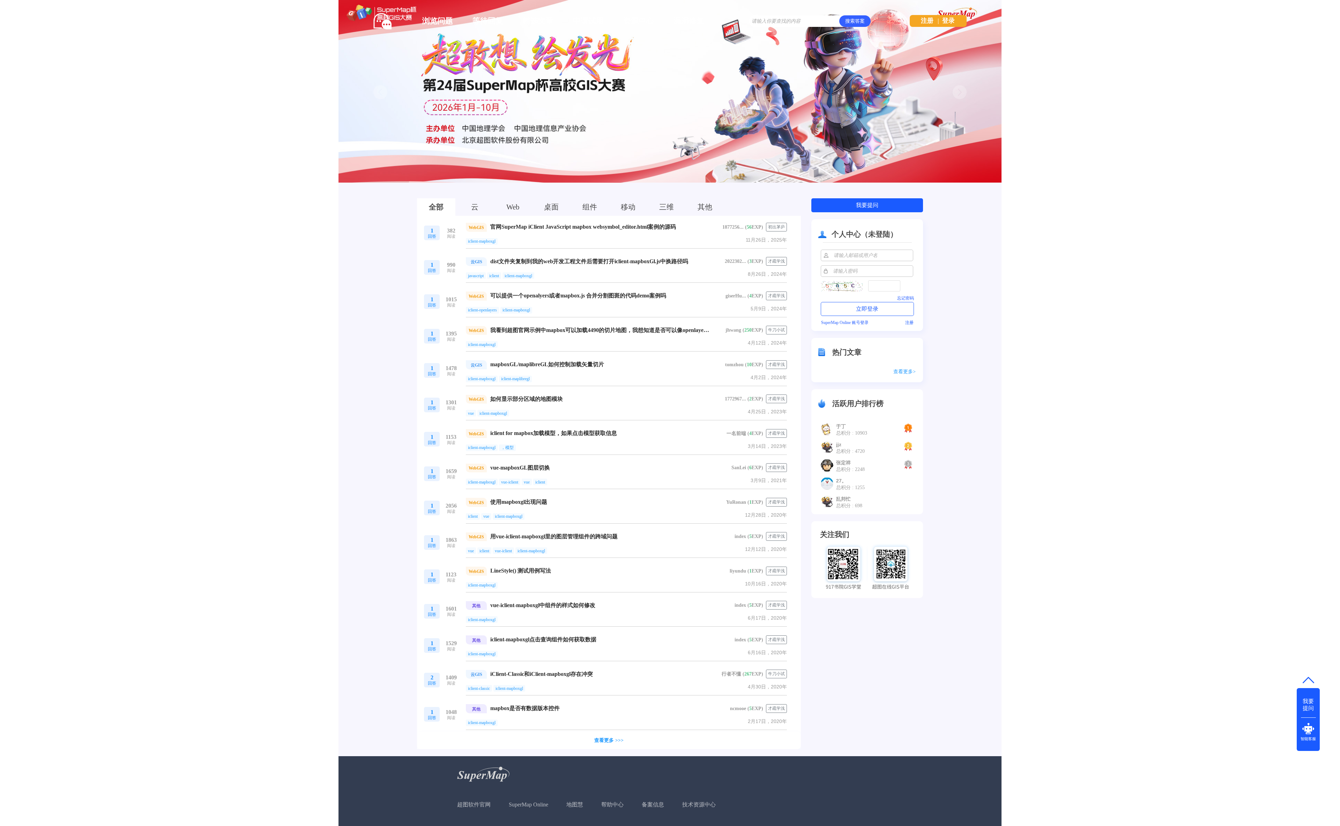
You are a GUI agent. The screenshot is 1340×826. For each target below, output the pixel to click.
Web (513, 207)
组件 (589, 207)
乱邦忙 (843, 499)
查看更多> (904, 371)
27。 (841, 481)
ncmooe (738, 708)
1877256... (733, 227)
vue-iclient (509, 482)
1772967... (735, 398)
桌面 (551, 207)
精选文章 (538, 20)
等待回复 (487, 20)
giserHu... (735, 295)
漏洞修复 (688, 20)
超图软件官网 (474, 804)
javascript (476, 275)
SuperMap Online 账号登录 (845, 322)
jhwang (733, 330)
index (740, 536)
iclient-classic (479, 688)
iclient (494, 275)
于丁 (841, 426)
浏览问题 (437, 20)
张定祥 (843, 462)
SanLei (738, 467)
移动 (628, 207)
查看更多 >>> (609, 740)
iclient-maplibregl (515, 378)
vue (471, 413)
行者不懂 (731, 674)
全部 (436, 207)
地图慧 (574, 804)
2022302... (735, 261)
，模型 (507, 447)
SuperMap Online (528, 804)
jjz (838, 444)
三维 (666, 207)
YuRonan (736, 502)
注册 (927, 20)
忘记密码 (905, 298)
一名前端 (736, 433)
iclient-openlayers (482, 310)
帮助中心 (612, 804)
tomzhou (734, 364)
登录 (948, 20)
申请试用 (588, 20)
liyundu (738, 571)
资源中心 (638, 20)
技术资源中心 (699, 804)
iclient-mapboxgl (482, 241)
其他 (705, 207)
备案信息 (653, 804)
